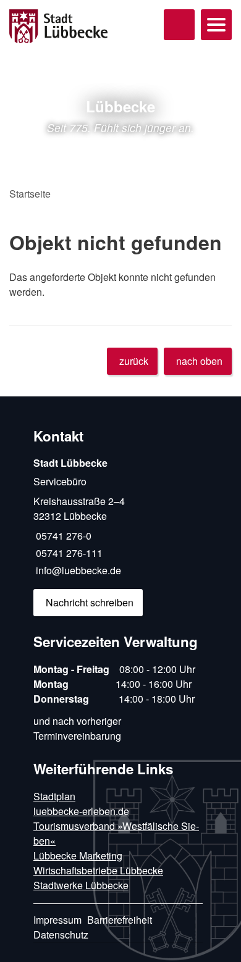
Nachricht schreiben (89, 602)
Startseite (30, 193)
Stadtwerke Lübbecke (81, 885)
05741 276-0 (62, 536)
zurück (133, 361)
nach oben (199, 361)
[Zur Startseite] (66, 26)
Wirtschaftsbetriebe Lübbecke (98, 870)
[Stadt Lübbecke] (118, 536)
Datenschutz (60, 934)
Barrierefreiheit (119, 920)
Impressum (57, 920)
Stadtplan (54, 796)
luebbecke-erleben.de (81, 811)
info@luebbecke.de (77, 570)
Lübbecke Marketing (77, 855)
